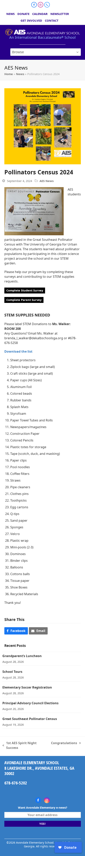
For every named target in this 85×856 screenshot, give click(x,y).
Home (8, 74)
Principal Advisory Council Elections (30, 703)
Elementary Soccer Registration (27, 687)
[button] (16, 630)
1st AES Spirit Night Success (19, 745)
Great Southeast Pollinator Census (29, 719)
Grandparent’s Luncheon (22, 656)
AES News (47, 181)
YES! (42, 824)
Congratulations (64, 743)
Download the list (18, 351)
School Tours (12, 671)
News (20, 74)
